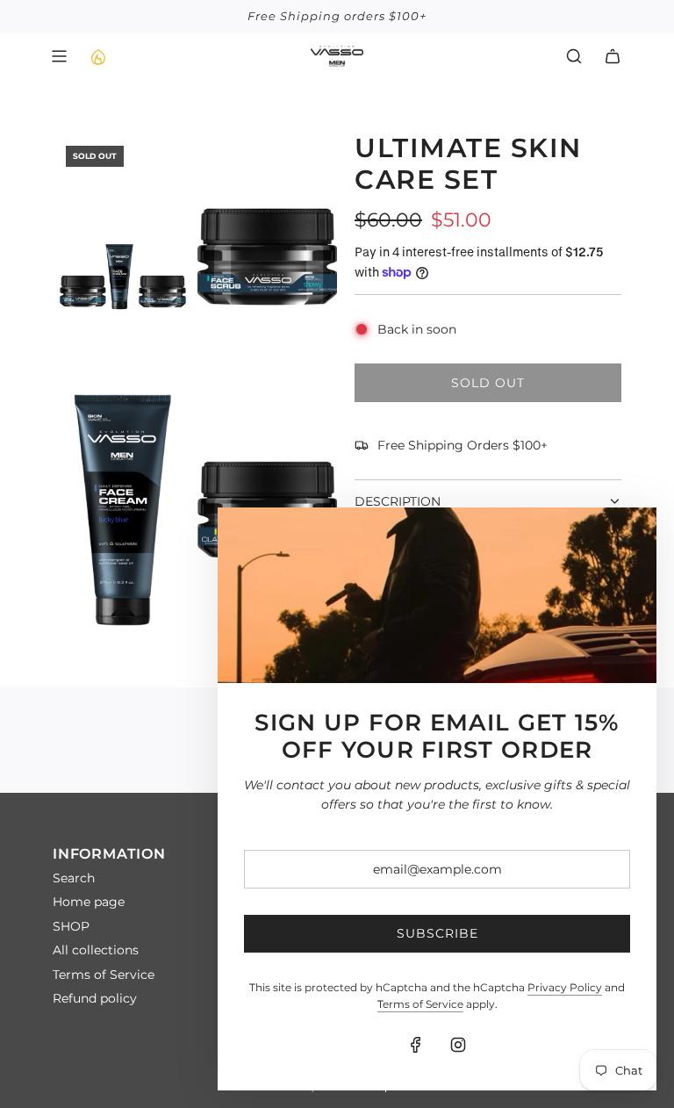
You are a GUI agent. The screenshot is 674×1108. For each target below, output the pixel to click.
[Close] (624, 540)
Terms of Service (420, 1004)
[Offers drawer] (97, 56)
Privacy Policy (564, 987)
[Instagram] (458, 1044)
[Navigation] (58, 56)
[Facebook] (416, 1044)
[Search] (574, 56)
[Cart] (612, 56)
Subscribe (437, 933)
